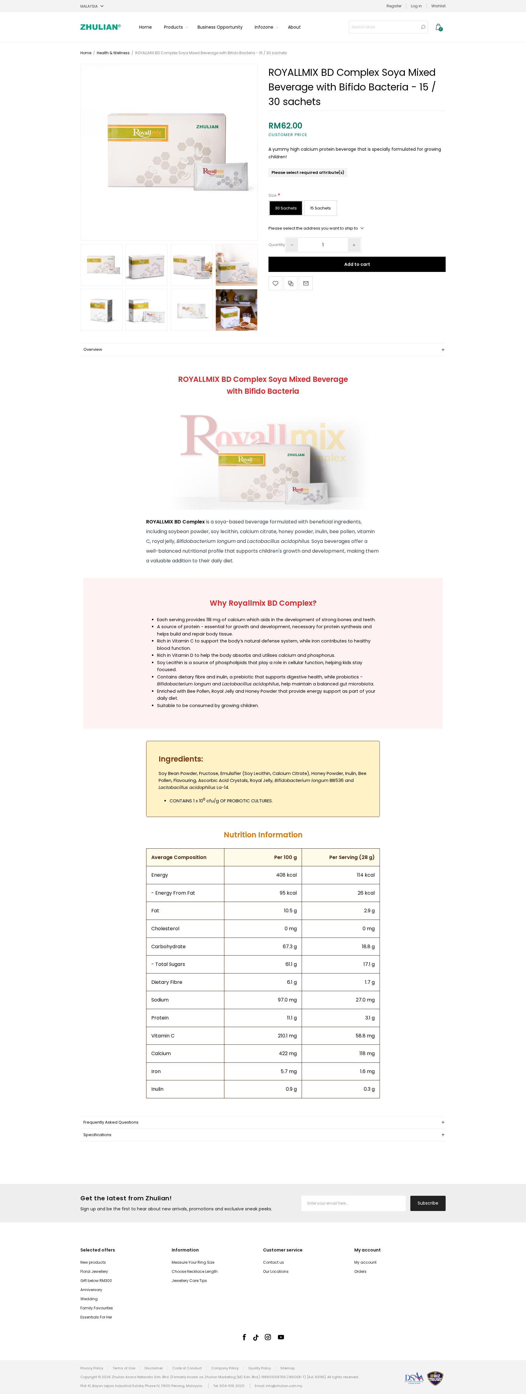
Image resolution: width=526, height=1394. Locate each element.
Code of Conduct (187, 1368)
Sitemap (287, 1368)
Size (273, 195)
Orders (360, 1271)
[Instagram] (268, 1337)
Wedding (89, 1298)
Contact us (273, 1262)
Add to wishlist (275, 283)
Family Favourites (96, 1308)
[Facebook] (244, 1337)
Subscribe (428, 1203)
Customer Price (287, 135)
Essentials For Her (96, 1317)
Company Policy (225, 1368)
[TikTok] (256, 1337)
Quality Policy (259, 1368)
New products (93, 1262)
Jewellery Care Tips (189, 1280)
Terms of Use (124, 1368)
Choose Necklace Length (195, 1271)
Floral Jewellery (94, 1271)
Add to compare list (290, 283)
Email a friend (306, 283)
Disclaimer (154, 1368)
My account (365, 1262)
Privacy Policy (91, 1368)
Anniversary (91, 1289)
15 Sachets (320, 208)
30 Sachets (286, 208)
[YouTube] (281, 1337)
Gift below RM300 (96, 1280)
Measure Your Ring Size (193, 1262)
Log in (416, 6)
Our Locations (276, 1271)
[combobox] (384, 27)
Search (423, 27)
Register (394, 6)
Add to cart (357, 264)
